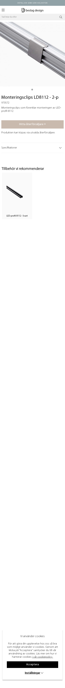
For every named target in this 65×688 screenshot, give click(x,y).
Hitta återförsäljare (31, 124)
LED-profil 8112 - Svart (17, 216)
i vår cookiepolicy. (42, 657)
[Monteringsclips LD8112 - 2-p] (32, 89)
